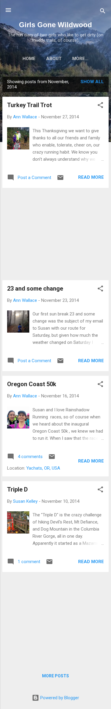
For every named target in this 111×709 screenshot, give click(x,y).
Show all (92, 81)
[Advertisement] (55, 234)
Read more (91, 177)
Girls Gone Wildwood (55, 25)
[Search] (102, 12)
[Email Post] (60, 179)
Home (29, 58)
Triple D (17, 489)
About (54, 58)
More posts (55, 675)
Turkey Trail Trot (29, 105)
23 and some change (35, 288)
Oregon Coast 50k (31, 384)
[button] (100, 106)
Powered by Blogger (59, 697)
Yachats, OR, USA (43, 468)
